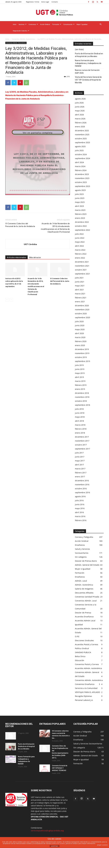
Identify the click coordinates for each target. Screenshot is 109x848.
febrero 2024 (80, 170)
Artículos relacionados (16, 257)
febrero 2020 (80, 341)
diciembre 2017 (82, 437)
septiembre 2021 (82, 273)
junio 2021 (79, 281)
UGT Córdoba (30, 244)
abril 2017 (79, 464)
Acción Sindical (45, 24)
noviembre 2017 (82, 441)
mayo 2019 (80, 373)
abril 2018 (79, 421)
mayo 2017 (80, 460)
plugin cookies (102, 845)
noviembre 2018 (82, 397)
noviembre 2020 (82, 309)
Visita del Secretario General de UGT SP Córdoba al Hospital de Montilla (88, 80)
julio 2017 (79, 452)
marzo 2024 (80, 166)
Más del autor (35, 257)
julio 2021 (79, 277)
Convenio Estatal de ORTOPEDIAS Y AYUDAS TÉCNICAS (59, 768)
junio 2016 (79, 504)
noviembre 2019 (82, 353)
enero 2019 (80, 389)
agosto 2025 (80, 146)
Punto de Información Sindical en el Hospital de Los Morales (89, 55)
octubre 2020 (81, 313)
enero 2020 (80, 345)
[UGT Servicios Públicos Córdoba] (54, 12)
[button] (100, 24)
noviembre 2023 (82, 178)
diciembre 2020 (82, 305)
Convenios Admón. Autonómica (23, 39)
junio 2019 (79, 369)
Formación (55, 24)
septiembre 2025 (82, 142)
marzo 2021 (80, 293)
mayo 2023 (80, 202)
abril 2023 (79, 206)
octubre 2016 (81, 488)
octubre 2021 (81, 269)
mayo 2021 (80, 285)
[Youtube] (102, 2)
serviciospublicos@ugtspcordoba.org (47, 830)
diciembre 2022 (82, 222)
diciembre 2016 (82, 480)
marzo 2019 (80, 381)
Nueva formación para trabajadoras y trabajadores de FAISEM (88, 63)
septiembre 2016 (82, 492)
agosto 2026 (80, 98)
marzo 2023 (80, 210)
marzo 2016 (80, 516)
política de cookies (58, 843)
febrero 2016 (80, 520)
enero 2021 (80, 301)
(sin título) (79, 49)
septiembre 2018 (82, 405)
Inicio (14, 24)
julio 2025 (79, 150)
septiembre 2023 (82, 186)
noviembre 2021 (82, 266)
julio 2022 (79, 234)
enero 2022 (80, 258)
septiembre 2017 (82, 448)
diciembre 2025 (82, 130)
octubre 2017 (81, 444)
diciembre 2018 (82, 393)
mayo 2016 (80, 508)
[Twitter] (97, 2)
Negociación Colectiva (20, 31)
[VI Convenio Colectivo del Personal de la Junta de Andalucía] (60, 269)
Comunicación (67, 24)
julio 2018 (79, 409)
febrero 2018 (80, 429)
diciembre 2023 (82, 174)
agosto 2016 (80, 496)
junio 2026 (79, 106)
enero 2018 (80, 433)
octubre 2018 (81, 401)
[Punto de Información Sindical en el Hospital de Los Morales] (10, 746)
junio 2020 (79, 325)
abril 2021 (79, 289)
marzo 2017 (80, 468)
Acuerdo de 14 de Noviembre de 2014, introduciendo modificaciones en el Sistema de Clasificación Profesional (55, 227)
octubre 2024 (81, 154)
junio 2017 (79, 456)
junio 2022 (79, 238)
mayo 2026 (80, 110)
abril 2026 (79, 114)
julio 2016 (79, 500)
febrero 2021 (80, 297)
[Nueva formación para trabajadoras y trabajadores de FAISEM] (10, 759)
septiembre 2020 (82, 317)
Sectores (21, 24)
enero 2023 (80, 218)
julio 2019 (79, 365)
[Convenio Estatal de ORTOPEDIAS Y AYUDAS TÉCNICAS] (44, 768)
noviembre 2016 (82, 484)
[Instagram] (93, 2)
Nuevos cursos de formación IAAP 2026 (87, 71)
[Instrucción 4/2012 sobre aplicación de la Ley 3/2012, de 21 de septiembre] (15, 269)
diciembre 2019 (82, 349)
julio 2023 (79, 194)
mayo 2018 (80, 417)
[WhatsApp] (26, 82)
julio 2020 (79, 321)
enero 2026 (80, 126)
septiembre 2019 (82, 361)
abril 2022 (79, 246)
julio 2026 (79, 102)
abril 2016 (79, 512)
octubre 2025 (81, 138)
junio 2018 (79, 413)
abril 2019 (79, 377)
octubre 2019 (81, 357)
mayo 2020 (80, 329)
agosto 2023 (80, 190)
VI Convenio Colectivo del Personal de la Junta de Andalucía (20, 225)
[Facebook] (89, 2)
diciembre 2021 (82, 262)
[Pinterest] (20, 82)
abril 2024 (79, 162)
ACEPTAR (54, 846)
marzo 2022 (80, 250)
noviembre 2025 (82, 134)
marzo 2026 (80, 118)
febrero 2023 (80, 214)
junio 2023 (79, 198)
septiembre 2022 (82, 230)
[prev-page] (7, 299)
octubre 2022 (81, 226)
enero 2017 (80, 476)
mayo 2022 (80, 242)
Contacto (55, 2)
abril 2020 (79, 333)
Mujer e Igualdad (82, 24)
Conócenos (32, 24)
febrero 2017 (80, 472)
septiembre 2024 (82, 158)
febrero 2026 (80, 122)
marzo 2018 (80, 425)
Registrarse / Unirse (32, 2)
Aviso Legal (45, 2)
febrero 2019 (80, 385)
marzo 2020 (80, 337)
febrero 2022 (80, 254)
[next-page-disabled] (11, 299)
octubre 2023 (81, 182)
